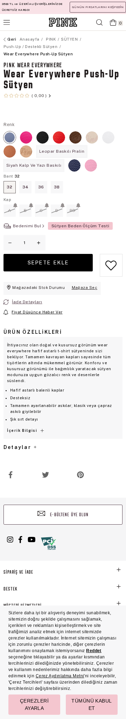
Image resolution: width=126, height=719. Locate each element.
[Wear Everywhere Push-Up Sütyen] (10, 137)
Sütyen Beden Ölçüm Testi (80, 225)
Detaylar (18, 447)
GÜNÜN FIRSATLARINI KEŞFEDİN (98, 7)
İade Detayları (27, 301)
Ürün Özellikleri (33, 332)
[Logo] (63, 22)
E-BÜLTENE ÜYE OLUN (69, 515)
